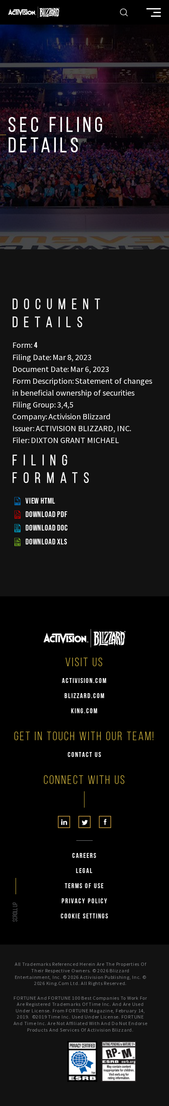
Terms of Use (84, 886)
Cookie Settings (85, 916)
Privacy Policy (85, 901)
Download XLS (46, 542)
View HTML (40, 501)
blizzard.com (84, 696)
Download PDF (46, 514)
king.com (84, 711)
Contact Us (85, 755)
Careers (84, 856)
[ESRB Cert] (82, 1061)
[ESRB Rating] (118, 1061)
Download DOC (46, 528)
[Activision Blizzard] (33, 12)
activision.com (84, 681)
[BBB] (50, 1061)
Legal (84, 871)
